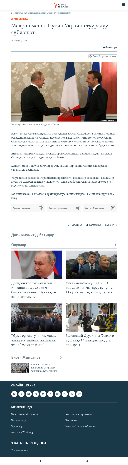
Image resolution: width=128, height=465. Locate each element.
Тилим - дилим (19, 450)
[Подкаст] (79, 394)
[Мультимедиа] (41, 461)
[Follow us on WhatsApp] (65, 394)
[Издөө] (87, 461)
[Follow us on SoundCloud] (50, 394)
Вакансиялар (72, 420)
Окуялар (18, 245)
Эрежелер (16, 426)
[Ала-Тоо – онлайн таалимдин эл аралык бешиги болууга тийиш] (20, 368)
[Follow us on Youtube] (29, 394)
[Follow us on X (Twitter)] (21, 394)
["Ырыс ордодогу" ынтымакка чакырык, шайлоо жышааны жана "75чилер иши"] (36, 317)
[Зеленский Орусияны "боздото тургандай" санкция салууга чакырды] (91, 317)
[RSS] (72, 394)
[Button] (110, 47)
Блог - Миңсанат (25, 358)
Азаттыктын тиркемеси (78, 414)
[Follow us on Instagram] (58, 394)
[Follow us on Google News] (43, 394)
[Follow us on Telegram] (36, 394)
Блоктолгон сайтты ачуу (24, 414)
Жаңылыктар (20, 19)
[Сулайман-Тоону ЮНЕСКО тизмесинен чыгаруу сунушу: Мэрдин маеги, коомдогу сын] (91, 265)
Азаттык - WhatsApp (22, 432)
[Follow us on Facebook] (14, 394)
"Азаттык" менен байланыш (80, 426)
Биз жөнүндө (18, 420)
